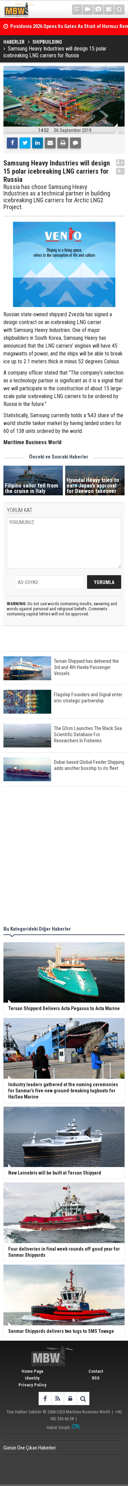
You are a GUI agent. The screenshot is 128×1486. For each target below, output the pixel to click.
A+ (120, 162)
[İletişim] (109, 9)
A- (120, 171)
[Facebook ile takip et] (45, 1398)
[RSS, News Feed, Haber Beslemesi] (57, 1398)
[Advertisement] (64, 857)
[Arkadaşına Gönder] (50, 142)
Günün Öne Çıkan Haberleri (29, 1448)
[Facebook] (12, 142)
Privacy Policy (32, 1384)
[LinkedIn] (37, 142)
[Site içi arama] (119, 9)
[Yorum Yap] (75, 142)
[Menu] (77, 9)
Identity (32, 1378)
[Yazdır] (62, 142)
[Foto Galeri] (98, 9)
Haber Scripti (58, 1427)
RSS (96, 1378)
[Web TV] (88, 9)
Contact (95, 1371)
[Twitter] (24, 142)
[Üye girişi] (70, 1398)
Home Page (32, 1371)
